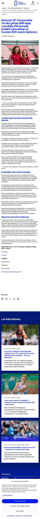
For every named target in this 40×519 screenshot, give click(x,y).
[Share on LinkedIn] (18, 299)
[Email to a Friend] (14, 299)
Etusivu (4, 8)
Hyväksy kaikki (20, 501)
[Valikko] (2, 3)
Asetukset (20, 511)
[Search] (37, 3)
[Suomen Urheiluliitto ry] (20, 3)
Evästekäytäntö (11, 515)
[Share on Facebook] (6, 299)
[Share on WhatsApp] (2, 299)
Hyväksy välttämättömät (20, 506)
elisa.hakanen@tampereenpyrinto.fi (11, 272)
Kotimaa (26, 8)
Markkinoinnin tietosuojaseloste (24, 515)
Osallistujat (4, 252)
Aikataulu (4, 255)
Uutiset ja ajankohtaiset (15, 8)
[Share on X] (10, 299)
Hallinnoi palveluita (8, 495)
